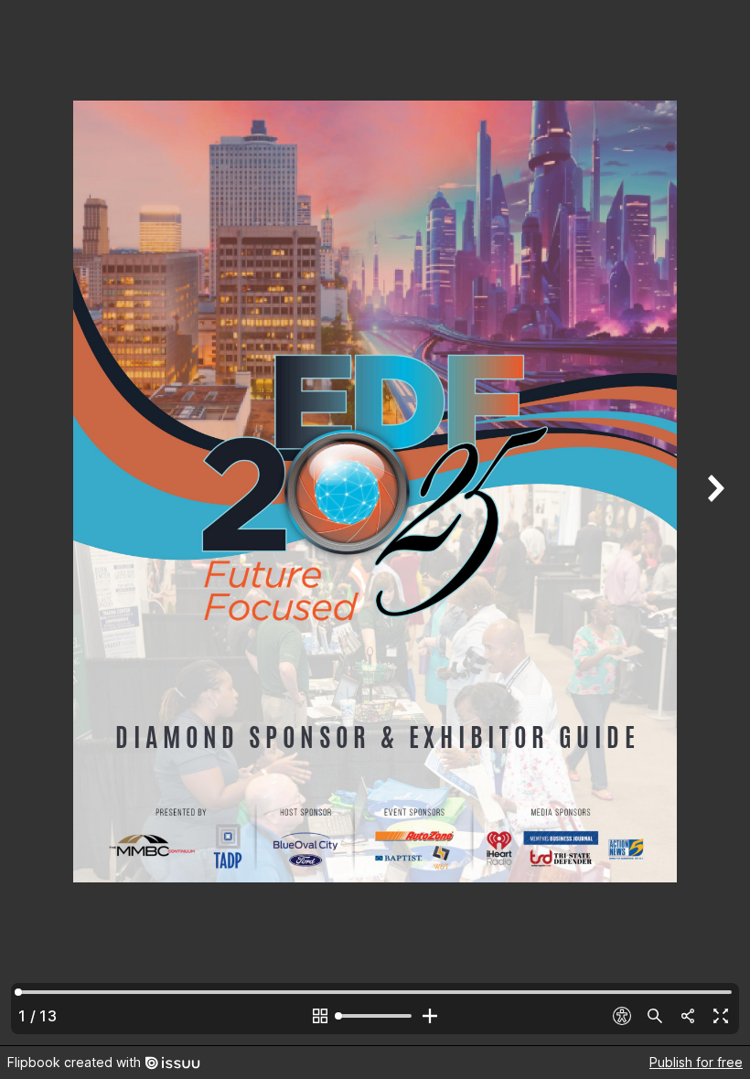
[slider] (375, 1016)
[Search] (655, 1016)
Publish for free (696, 1062)
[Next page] (713, 522)
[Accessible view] (622, 1016)
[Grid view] (320, 1016)
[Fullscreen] (720, 1016)
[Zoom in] (430, 1016)
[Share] (687, 1016)
